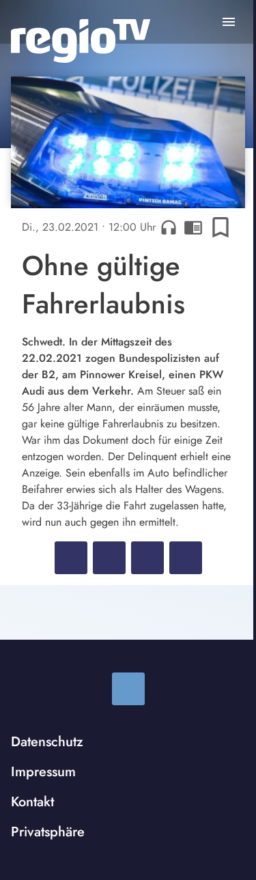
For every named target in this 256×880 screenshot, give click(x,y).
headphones (168, 227)
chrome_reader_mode (193, 227)
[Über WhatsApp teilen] (147, 557)
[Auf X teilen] (109, 557)
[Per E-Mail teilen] (185, 557)
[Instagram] (128, 688)
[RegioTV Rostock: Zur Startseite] (80, 41)
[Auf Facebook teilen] (71, 557)
